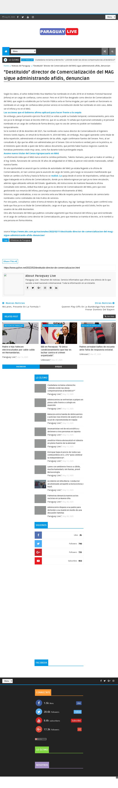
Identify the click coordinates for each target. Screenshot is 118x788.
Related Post (11, 316)
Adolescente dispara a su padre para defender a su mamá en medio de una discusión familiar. (64, 510)
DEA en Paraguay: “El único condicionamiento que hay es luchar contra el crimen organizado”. (56, 351)
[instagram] (33, 17)
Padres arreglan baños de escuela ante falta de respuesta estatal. (97, 348)
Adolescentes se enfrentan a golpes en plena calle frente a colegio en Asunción (65, 402)
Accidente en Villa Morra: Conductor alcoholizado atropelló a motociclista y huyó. (65, 484)
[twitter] (23, 17)
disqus (58, 366)
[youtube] (28, 17)
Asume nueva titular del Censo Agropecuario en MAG (31, 153)
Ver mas (110, 316)
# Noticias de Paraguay (21, 240)
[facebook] (18, 17)
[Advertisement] (52, 6)
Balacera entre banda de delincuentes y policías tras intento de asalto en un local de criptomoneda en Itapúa (64, 417)
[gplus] (109, 681)
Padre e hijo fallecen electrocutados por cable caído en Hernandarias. (18, 349)
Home (6, 65)
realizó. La (56, 175)
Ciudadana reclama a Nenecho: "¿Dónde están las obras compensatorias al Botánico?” (67, 60)
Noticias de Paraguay (21, 65)
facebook (21, 366)
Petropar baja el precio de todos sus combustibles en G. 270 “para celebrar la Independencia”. (64, 455)
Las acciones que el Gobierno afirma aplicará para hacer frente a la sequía (42, 112)
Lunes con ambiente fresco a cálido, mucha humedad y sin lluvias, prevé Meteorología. (63, 469)
